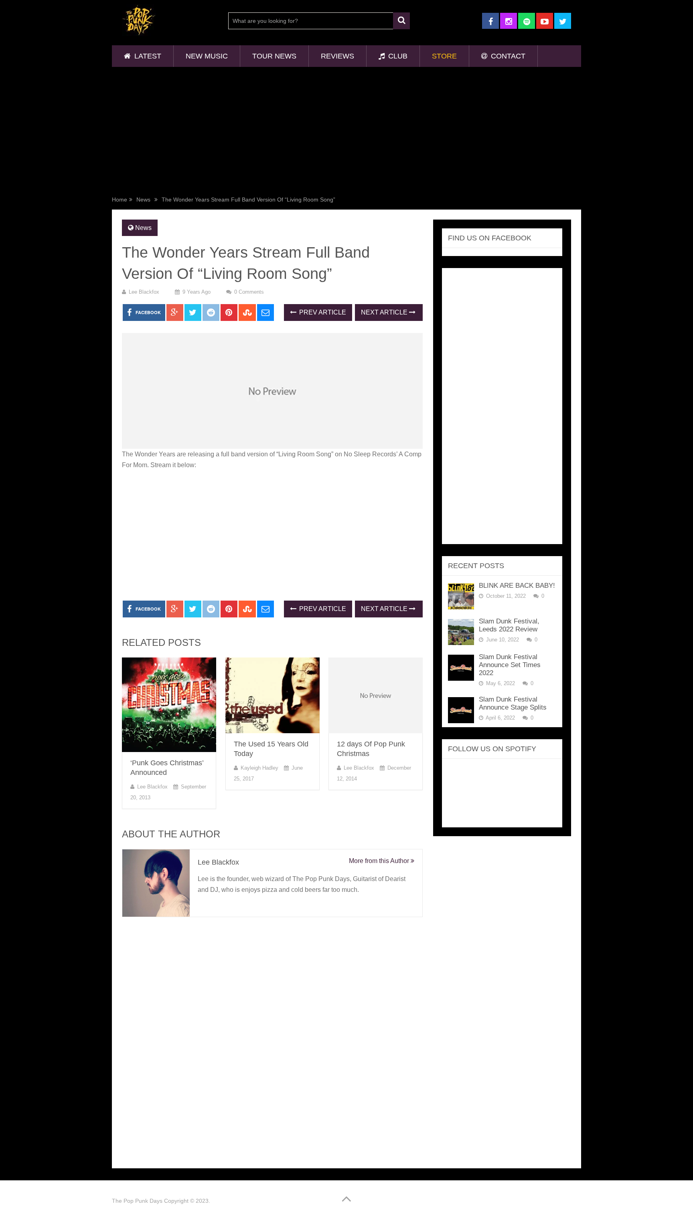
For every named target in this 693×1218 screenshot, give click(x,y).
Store (444, 56)
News (143, 199)
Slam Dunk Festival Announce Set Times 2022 (510, 665)
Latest (146, 56)
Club (396, 56)
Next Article (385, 312)
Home (119, 199)
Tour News (274, 56)
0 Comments (249, 292)
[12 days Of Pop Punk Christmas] (375, 695)
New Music (207, 56)
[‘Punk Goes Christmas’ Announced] (169, 704)
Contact (507, 56)
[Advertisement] (346, 133)
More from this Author (380, 860)
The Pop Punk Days (137, 1201)
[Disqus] (272, 1040)
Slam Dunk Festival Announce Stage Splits (513, 703)
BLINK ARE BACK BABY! (517, 585)
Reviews (337, 56)
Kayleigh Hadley (259, 768)
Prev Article (322, 312)
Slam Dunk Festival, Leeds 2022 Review (509, 625)
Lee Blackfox (144, 292)
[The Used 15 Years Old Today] (272, 695)
